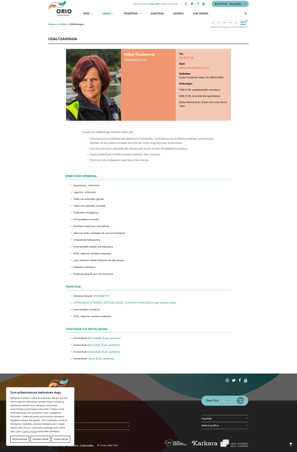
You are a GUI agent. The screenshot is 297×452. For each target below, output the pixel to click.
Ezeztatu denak (40, 439)
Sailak (63, 24)
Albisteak (157, 13)
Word (97, 296)
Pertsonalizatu (19, 439)
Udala (106, 13)
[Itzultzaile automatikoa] (244, 22)
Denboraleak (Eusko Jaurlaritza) (103, 352)
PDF (107, 296)
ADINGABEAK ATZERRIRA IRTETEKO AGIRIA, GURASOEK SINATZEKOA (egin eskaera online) (124, 302)
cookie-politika (29, 431)
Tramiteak (131, 13)
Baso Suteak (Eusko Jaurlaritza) (103, 345)
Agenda (178, 13)
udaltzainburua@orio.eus (194, 67)
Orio (86, 13)
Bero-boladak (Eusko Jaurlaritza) (104, 338)
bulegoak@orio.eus (157, 3)
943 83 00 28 (186, 57)
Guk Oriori (200, 13)
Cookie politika (86, 445)
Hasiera (52, 24)
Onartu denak (61, 439)
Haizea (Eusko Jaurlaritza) (100, 358)
